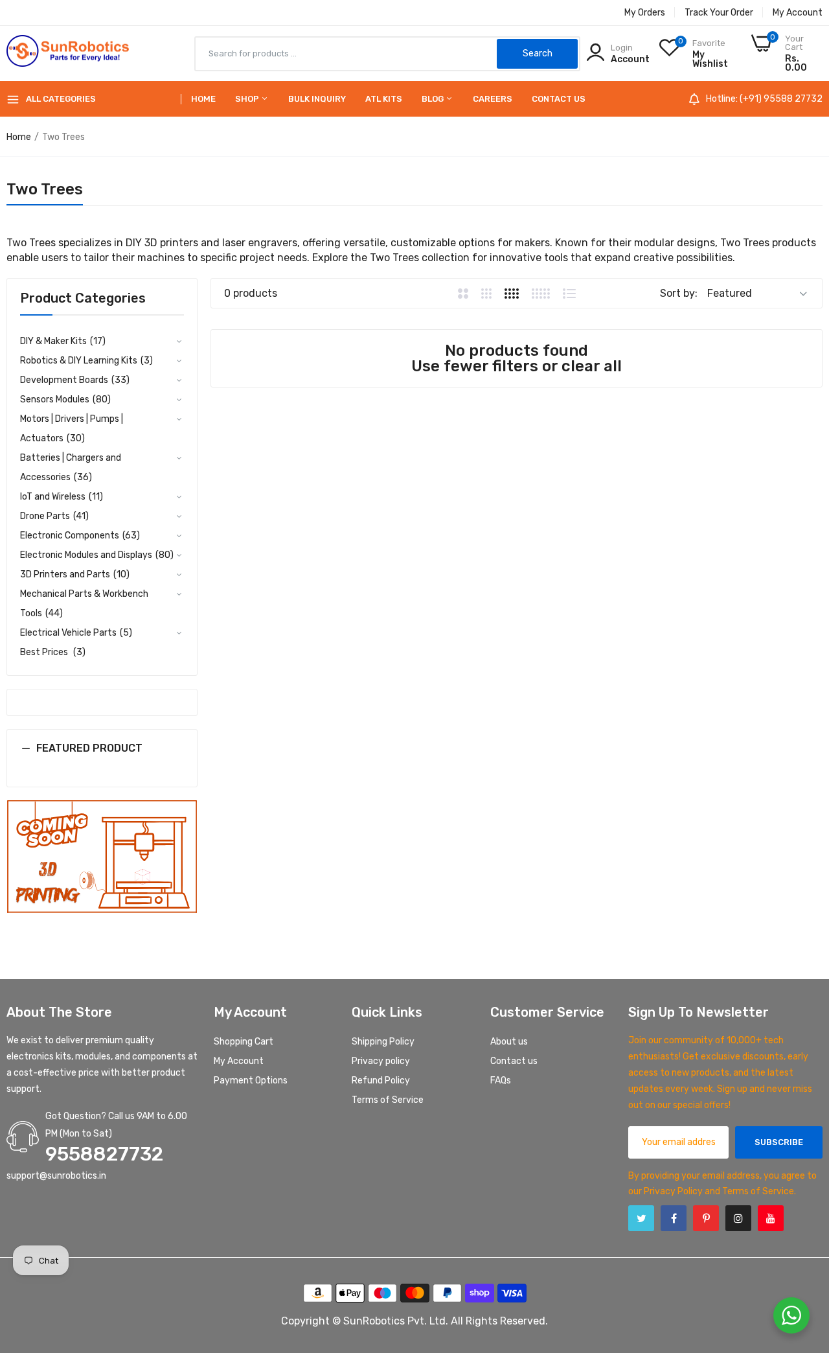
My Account (798, 12)
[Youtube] (771, 1218)
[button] (102, 758)
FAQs (500, 1080)
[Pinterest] (706, 1218)
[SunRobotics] (68, 54)
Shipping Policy (383, 1041)
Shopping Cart (243, 1041)
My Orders (644, 12)
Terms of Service (388, 1099)
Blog (434, 99)
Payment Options (251, 1080)
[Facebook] (674, 1218)
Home (203, 99)
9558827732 (104, 1154)
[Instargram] (738, 1218)
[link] (102, 857)
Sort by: (679, 293)
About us (509, 1041)
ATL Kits (383, 99)
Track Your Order (719, 12)
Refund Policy (381, 1080)
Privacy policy (381, 1061)
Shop (248, 99)
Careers (492, 99)
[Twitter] (641, 1218)
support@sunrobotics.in (56, 1175)
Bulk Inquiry (317, 99)
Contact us (558, 99)
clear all (592, 366)
